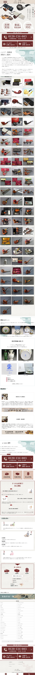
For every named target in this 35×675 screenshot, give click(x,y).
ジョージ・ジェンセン (3, 625)
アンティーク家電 (20, 635)
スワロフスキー (2, 622)
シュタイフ (1, 638)
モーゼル (19, 622)
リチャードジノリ (2, 612)
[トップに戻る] (19, 3)
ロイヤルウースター (20, 638)
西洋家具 (1, 633)
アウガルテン (2, 609)
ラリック (19, 620)
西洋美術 (17, 601)
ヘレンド (1, 604)
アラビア (1, 607)
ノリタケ (19, 612)
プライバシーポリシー (12, 664)
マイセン (1, 602)
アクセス (10, 666)
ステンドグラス (20, 625)
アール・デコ (19, 630)
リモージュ (19, 609)
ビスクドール (2, 615)
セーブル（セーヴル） (21, 602)
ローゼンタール (20, 633)
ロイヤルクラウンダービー (4, 635)
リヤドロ (1, 617)
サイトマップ (20, 664)
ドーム (1, 620)
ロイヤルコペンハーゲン (21, 607)
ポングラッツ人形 (20, 615)
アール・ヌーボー (2, 630)
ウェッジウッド (20, 604)
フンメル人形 (19, 617)
